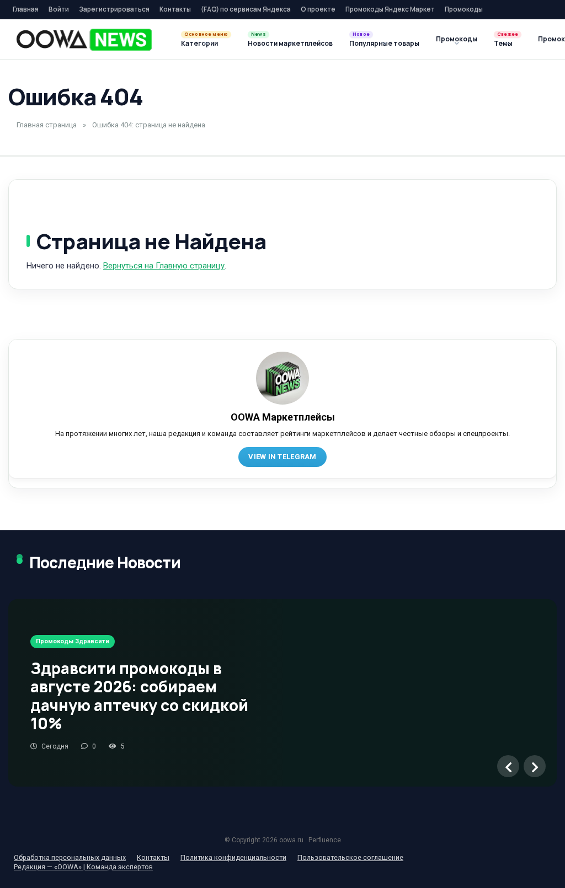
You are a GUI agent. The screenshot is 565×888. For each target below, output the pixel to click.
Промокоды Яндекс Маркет (390, 9)
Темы (503, 43)
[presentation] (508, 766)
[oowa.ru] (84, 39)
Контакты (175, 9)
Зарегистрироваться (114, 9)
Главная (26, 9)
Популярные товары (384, 43)
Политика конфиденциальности (233, 857)
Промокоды (464, 9)
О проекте (318, 9)
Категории (199, 43)
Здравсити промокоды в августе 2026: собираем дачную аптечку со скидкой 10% (139, 696)
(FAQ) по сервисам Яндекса (246, 9)
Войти (59, 9)
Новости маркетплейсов (290, 43)
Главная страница (47, 125)
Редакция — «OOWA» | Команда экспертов (83, 867)
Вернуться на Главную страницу (164, 266)
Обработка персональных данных (70, 857)
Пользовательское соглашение (350, 857)
